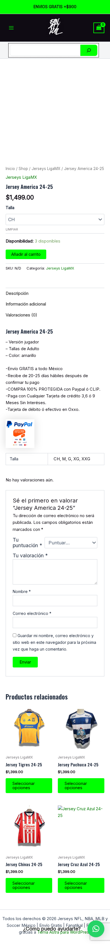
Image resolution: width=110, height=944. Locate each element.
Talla (10, 207)
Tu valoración (30, 555)
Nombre (22, 591)
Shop (23, 168)
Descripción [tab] (17, 293)
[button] (95, 928)
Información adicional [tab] (26, 304)
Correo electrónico (32, 613)
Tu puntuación (27, 542)
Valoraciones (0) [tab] (21, 315)
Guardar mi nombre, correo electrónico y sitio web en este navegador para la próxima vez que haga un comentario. (54, 642)
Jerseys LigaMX (46, 168)
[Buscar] (88, 50)
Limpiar (12, 229)
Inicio (10, 168)
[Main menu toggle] (11, 27)
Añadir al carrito (26, 254)
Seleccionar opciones (23, 785)
